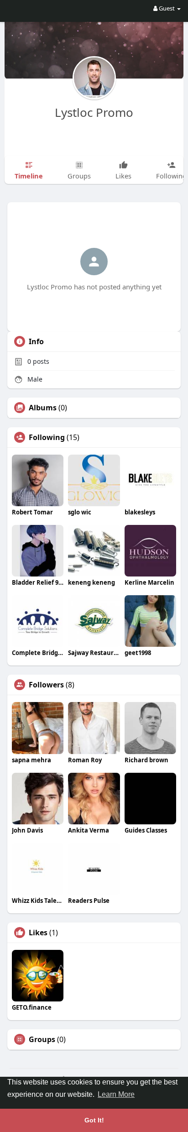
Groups (42, 1039)
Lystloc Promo (94, 112)
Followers (46, 684)
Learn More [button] (116, 1094)
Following (47, 437)
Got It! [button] (94, 1120)
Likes (38, 932)
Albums (43, 407)
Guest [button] (166, 8)
